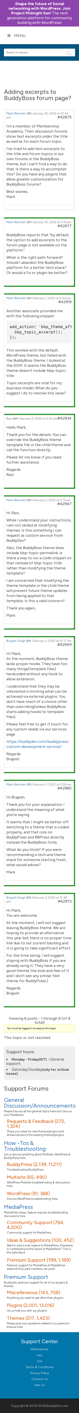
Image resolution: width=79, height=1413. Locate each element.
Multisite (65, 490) (27, 1177)
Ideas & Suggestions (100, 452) (40, 1240)
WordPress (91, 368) (28, 1193)
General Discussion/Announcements (39, 1102)
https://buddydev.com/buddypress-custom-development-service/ (38, 744)
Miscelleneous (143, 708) (33, 1292)
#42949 (64, 645)
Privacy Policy (39, 1373)
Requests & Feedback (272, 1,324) (36, 1123)
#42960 (64, 788)
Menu (20, 35)
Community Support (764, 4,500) (35, 1224)
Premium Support (26, 1276)
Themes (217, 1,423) (28, 1318)
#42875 (64, 117)
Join (40, 1361)
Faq (39, 1355)
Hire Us (39, 1385)
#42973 (65, 901)
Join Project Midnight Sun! (39, 8)
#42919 (65, 302)
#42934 (64, 418)
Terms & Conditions (40, 1367)
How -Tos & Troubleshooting (25, 1145)
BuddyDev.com (57, 1406)
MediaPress (18, 1206)
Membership (39, 1349)
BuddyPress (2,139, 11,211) (34, 1164)
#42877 (64, 226)
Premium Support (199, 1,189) (39, 1260)
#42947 (64, 504)
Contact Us (39, 1379)
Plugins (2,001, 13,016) (30, 1305)
